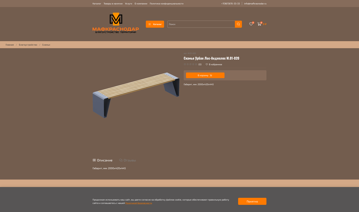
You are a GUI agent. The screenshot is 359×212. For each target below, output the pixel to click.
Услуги (128, 3)
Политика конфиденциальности (166, 3)
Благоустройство (28, 44)
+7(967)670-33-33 (230, 3)
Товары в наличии (113, 3)
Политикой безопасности (138, 203)
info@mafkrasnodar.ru (255, 3)
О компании (141, 3)
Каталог (97, 3)
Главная (10, 44)
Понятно (252, 201)
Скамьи (46, 44)
